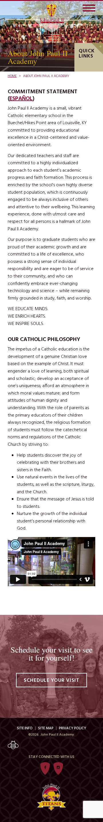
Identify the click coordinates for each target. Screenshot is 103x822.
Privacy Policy (72, 728)
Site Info (25, 728)
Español (21, 98)
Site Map (46, 728)
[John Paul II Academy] (51, 13)
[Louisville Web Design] (51, 745)
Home (12, 76)
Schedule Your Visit (51, 680)
